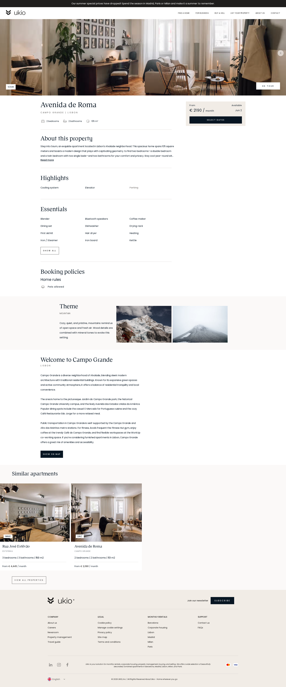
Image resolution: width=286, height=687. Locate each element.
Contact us (204, 622)
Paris (150, 646)
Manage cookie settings (110, 627)
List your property (240, 13)
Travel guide (54, 641)
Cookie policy (105, 622)
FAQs (200, 627)
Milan (150, 641)
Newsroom (53, 632)
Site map (102, 637)
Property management (60, 637)
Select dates (216, 120)
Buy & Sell (220, 13)
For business (202, 13)
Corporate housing (157, 627)
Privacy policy (105, 632)
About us (260, 13)
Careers (52, 627)
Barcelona (153, 622)
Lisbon (151, 632)
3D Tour (268, 86)
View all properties (29, 580)
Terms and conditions (109, 641)
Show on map (52, 454)
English (56, 679)
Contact (275, 13)
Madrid (151, 637)
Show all (49, 250)
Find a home (183, 13)
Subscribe (222, 600)
